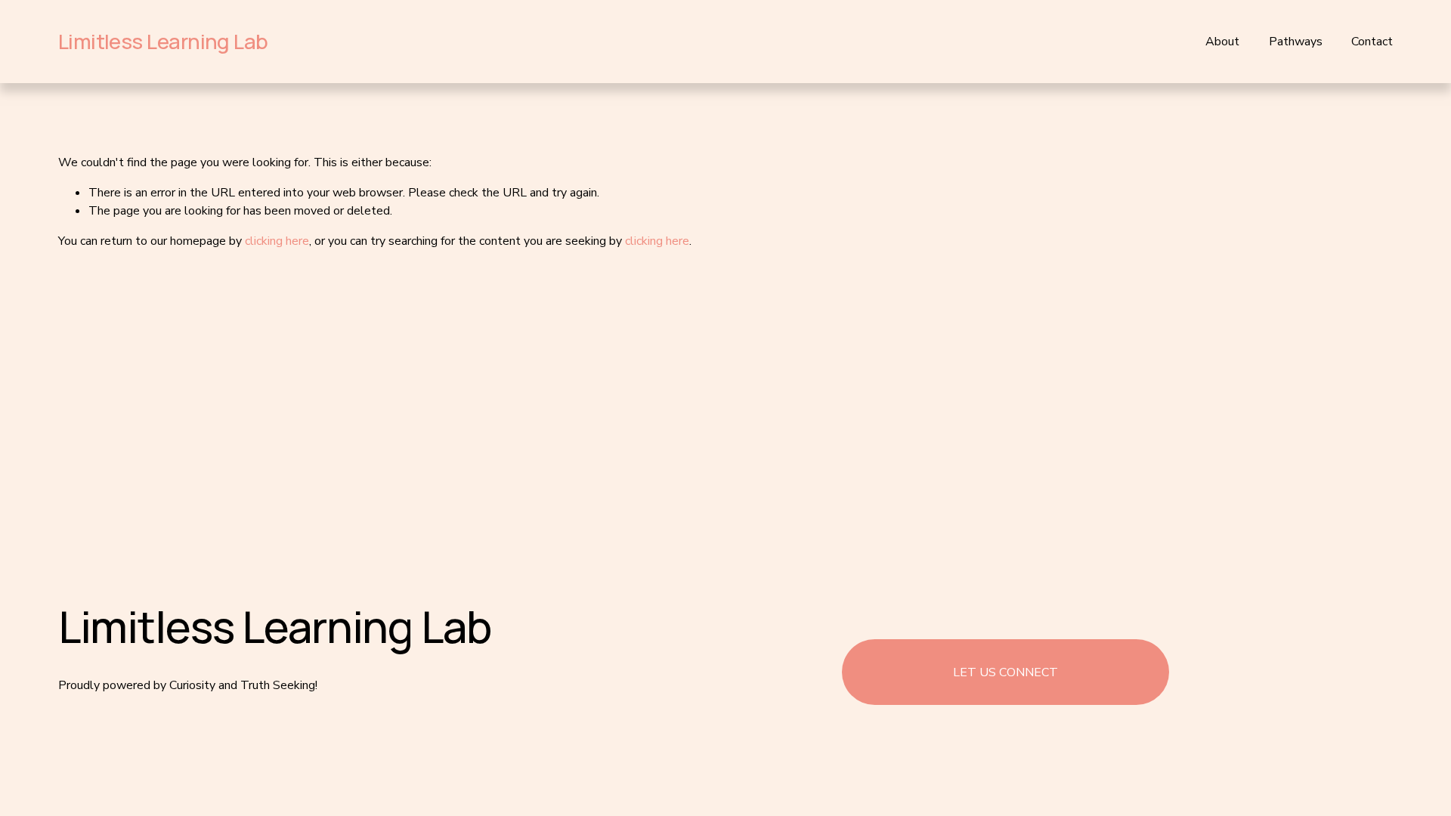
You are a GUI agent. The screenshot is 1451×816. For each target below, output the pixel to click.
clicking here (277, 241)
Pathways (1296, 41)
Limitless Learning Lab (163, 41)
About (1222, 41)
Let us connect (1005, 672)
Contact (1372, 41)
